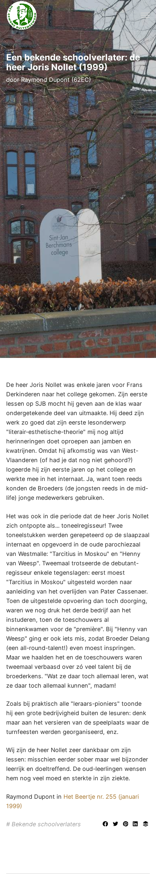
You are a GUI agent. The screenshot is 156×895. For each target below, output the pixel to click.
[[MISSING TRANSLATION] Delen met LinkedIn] (136, 824)
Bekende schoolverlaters (46, 824)
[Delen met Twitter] (116, 824)
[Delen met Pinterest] (127, 824)
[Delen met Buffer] (145, 824)
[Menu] (145, 15)
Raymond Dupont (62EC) (56, 79)
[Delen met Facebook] (106, 824)
